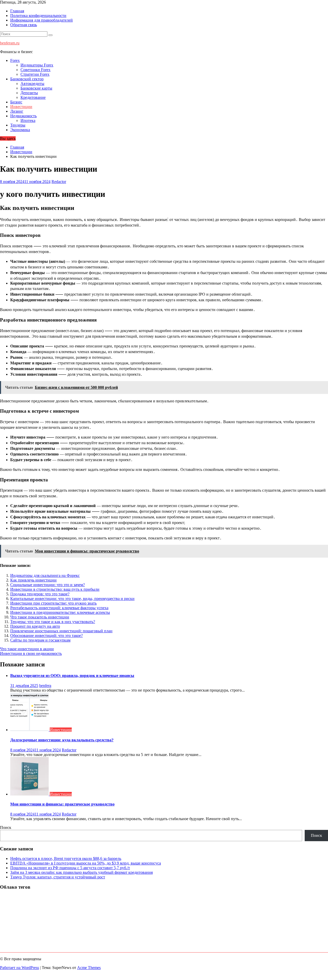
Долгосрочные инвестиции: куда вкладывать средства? (62, 740)
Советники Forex (35, 69)
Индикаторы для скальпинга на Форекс (45, 575)
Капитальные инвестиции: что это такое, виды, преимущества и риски (72, 598)
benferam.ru (9, 43)
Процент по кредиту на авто (35, 626)
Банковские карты (36, 88)
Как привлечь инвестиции (33, 580)
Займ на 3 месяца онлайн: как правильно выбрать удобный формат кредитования (81, 872)
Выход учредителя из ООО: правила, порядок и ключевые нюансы (72, 675)
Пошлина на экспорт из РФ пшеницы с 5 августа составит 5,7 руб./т (70, 868)
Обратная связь (23, 25)
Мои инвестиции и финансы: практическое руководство (62, 804)
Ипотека (27, 120)
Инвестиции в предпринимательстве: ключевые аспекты (60, 612)
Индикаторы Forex (36, 65)
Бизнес (16, 102)
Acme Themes (89, 967)
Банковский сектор (27, 79)
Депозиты (29, 93)
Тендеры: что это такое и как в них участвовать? (52, 621)
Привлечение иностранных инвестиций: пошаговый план (61, 631)
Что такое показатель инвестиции (39, 617)
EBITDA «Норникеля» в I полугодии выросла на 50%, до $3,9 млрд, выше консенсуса (85, 863)
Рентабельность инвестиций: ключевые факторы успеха (59, 608)
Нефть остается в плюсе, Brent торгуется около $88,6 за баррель (65, 858)
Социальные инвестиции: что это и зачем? (47, 585)
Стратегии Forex (34, 74)
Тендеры (17, 125)
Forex (15, 60)
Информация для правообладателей (41, 20)
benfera (45, 685)
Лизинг (16, 111)
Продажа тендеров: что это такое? (39, 594)
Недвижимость (23, 116)
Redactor (59, 181)
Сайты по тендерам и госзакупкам (40, 640)
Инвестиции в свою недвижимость (31, 653)
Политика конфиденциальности (38, 15)
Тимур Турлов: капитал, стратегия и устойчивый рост (57, 877)
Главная (17, 11)
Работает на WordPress (19, 967)
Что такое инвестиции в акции (27, 649)
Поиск (5, 827)
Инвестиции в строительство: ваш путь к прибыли (54, 589)
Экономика (20, 130)
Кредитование (33, 97)
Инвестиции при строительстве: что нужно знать (53, 603)
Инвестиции (21, 106)
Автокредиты (32, 83)
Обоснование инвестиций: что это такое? (46, 635)
